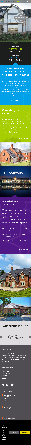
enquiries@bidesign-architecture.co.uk (14, 408)
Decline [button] (14, 432)
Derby (5, 400)
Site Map (4, 380)
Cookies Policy (6, 373)
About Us (4, 375)
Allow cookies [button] (24, 432)
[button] (1, 337)
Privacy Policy (5, 371)
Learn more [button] (3, 441)
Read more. (5, 361)
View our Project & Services (15, 49)
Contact (4, 378)
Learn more (14, 100)
